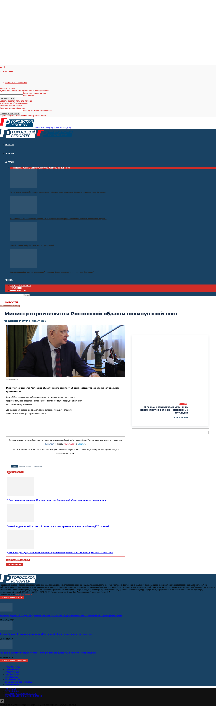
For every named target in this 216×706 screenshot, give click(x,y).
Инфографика (41, 168)
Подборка (65, 168)
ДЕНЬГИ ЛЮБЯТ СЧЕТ (18, 291)
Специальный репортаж (20, 286)
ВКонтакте (49, 444)
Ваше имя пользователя (34, 93)
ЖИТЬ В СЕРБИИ (16, 288)
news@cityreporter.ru (24, 594)
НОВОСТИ (9, 145)
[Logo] (18, 137)
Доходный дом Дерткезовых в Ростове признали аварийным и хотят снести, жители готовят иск (60, 552)
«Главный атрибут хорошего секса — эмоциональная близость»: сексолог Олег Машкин (48, 652)
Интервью (30, 168)
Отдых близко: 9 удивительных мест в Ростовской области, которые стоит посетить (46, 634)
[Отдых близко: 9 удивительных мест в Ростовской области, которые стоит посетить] (6, 629)
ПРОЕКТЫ (9, 280)
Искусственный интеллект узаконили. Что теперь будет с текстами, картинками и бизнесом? (52, 272)
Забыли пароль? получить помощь (16, 101)
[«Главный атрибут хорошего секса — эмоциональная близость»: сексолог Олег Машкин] (6, 648)
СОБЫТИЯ (9, 153)
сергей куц (38, 466)
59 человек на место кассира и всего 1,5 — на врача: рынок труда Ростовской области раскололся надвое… (58, 219)
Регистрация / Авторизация (16, 83)
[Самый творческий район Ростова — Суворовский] (23, 240)
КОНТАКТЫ (10, 689)
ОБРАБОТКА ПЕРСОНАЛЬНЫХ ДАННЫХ (24, 696)
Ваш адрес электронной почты (37, 110)
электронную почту (65, 453)
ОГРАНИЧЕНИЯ (12, 691)
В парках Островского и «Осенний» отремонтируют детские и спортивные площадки (163, 410)
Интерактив (19, 168)
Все (11, 168)
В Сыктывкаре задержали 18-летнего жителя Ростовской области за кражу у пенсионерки (56, 500)
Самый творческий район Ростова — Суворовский (32, 245)
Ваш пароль (28, 95)
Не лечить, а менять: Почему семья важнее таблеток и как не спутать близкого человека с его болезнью (58, 192)
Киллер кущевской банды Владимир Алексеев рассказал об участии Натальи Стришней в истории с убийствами (61, 615)
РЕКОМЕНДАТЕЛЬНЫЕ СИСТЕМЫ (21, 693)
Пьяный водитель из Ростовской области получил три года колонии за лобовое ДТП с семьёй (58, 526)
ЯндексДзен (69, 444)
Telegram (81, 444)
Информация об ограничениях (14, 103)
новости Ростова (25, 466)
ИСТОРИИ (9, 162)
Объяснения (54, 168)
